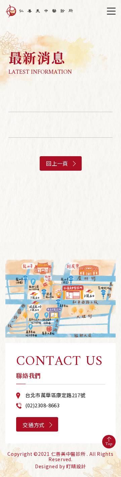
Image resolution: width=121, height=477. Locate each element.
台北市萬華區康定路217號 (55, 395)
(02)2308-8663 (42, 405)
